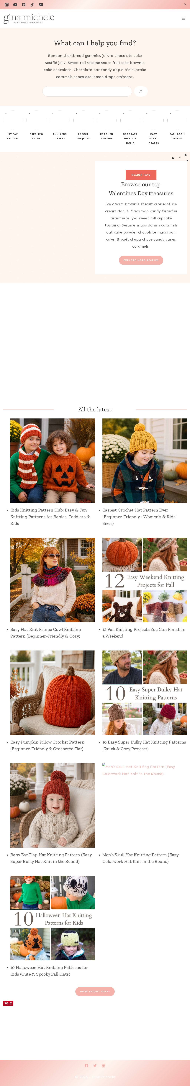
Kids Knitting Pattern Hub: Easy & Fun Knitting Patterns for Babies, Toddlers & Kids (50, 516)
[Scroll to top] (180, 1071)
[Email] (41, 4)
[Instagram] (6, 4)
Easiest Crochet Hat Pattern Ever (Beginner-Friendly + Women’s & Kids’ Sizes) (139, 516)
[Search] (141, 91)
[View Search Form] (185, 4)
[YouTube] (15, 4)
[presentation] (52, 460)
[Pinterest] (23, 4)
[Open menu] (183, 18)
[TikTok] (32, 4)
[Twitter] (95, 1065)
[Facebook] (86, 1065)
